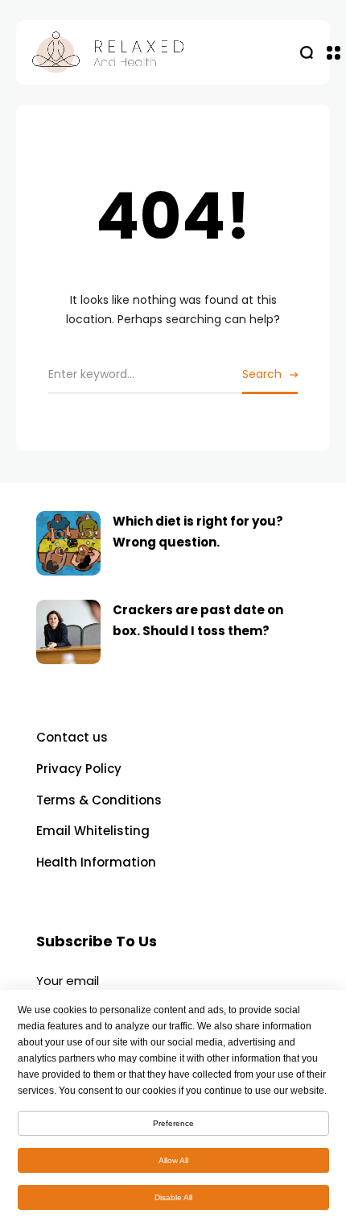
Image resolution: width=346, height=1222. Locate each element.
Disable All (173, 1197)
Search (262, 374)
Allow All (173, 1160)
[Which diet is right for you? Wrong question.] (68, 543)
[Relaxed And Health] (159, 53)
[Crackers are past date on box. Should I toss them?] (68, 632)
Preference (173, 1123)
